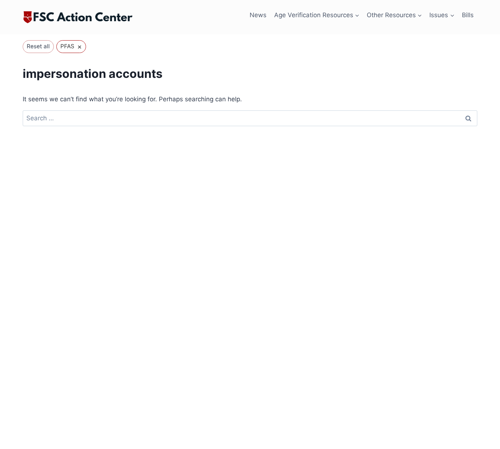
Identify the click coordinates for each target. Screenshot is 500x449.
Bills (468, 15)
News (258, 15)
